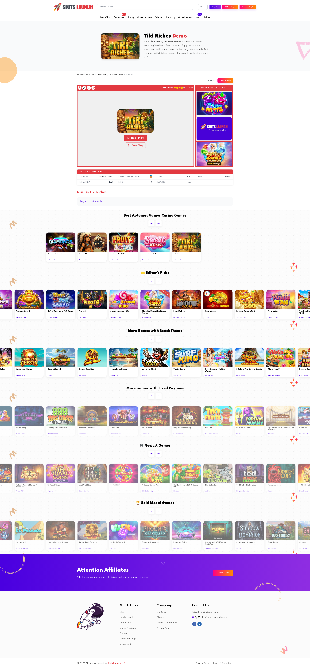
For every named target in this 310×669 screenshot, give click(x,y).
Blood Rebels (179, 311)
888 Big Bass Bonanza (57, 426)
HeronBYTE (114, 375)
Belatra (144, 375)
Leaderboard (126, 617)
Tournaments (119, 17)
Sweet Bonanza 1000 (120, 311)
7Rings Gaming (21, 432)
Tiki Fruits (209, 427)
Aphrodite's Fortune (88, 541)
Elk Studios (82, 317)
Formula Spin (115, 490)
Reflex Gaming (241, 375)
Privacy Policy (163, 628)
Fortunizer (115, 484)
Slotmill (238, 547)
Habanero (145, 432)
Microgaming (146, 317)
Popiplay (50, 490)
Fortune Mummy (243, 427)
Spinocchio (83, 432)
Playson (176, 490)
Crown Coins (210, 311)
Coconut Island (54, 369)
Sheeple (302, 541)
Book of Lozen (85, 254)
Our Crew (162, 612)
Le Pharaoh (21, 541)
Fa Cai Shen (147, 427)
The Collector (211, 484)
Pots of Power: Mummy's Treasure (27, 485)
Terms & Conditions (167, 623)
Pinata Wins (273, 311)
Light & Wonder (52, 317)
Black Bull (114, 427)
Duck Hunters (273, 541)
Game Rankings (185, 18)
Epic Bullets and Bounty (57, 541)
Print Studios (177, 547)
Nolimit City (272, 547)
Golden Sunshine (86, 369)
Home (91, 75)
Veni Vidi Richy (85, 484)
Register (215, 7)
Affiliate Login (230, 7)
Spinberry (82, 375)
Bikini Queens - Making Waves (215, 370)
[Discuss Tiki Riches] (93, 88)
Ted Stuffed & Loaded (246, 484)
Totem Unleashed (87, 427)
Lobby (207, 18)
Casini (49, 375)
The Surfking (179, 369)
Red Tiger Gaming (211, 432)
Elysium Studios (84, 490)
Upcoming (170, 18)
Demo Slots (105, 18)
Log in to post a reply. (91, 201)
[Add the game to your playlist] (89, 88)
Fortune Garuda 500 (245, 311)
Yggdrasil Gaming (211, 547)
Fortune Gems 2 (23, 311)
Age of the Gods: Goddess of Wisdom (281, 427)
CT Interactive (178, 432)
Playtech (271, 432)
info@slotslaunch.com (215, 617)
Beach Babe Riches (118, 369)
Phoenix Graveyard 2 (151, 541)
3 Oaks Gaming (147, 490)
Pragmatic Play (115, 317)
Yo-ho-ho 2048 (149, 369)
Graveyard (125, 644)
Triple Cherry (20, 375)
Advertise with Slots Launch (206, 612)
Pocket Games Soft (274, 317)
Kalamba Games (274, 375)
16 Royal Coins (53, 484)
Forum (198, 17)
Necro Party (21, 427)
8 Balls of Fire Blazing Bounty (249, 369)
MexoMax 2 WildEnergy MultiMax (215, 542)
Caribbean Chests (24, 369)
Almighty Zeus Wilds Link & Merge (154, 312)
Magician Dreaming (182, 427)
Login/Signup (225, 80)
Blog (122, 612)
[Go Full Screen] (84, 88)
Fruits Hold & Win (118, 254)
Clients (160, 617)
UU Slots (207, 490)
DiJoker (270, 490)
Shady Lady (303, 547)
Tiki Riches (177, 254)
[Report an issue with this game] (79, 88)
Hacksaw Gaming (22, 547)
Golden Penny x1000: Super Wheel (185, 485)
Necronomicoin (274, 484)
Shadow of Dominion (245, 541)
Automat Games (116, 75)
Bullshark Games (179, 317)
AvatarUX (19, 490)
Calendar (159, 18)
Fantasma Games (85, 547)
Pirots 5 (82, 311)
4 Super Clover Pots (150, 484)
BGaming (113, 547)
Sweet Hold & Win (150, 254)
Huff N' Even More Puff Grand (60, 311)
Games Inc (177, 375)
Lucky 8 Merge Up (118, 541)
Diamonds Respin (55, 254)
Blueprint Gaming (242, 490)
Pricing (131, 18)
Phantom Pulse (180, 541)
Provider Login (248, 7)
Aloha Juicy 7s (274, 369)
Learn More (223, 573)
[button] (135, 121)
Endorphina (209, 317)
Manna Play (209, 375)
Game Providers (144, 18)
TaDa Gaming (21, 317)
